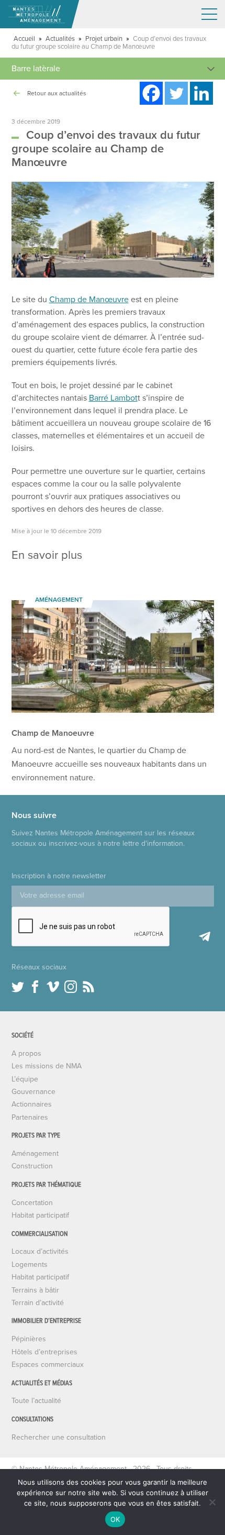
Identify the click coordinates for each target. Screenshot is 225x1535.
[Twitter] (176, 93)
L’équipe (25, 1079)
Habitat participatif (40, 1215)
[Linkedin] (201, 93)
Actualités (60, 39)
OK (115, 1519)
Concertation (32, 1202)
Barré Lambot (113, 398)
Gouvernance (33, 1091)
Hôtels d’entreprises (44, 1352)
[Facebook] (151, 93)
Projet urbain (103, 39)
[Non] (212, 1502)
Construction (32, 1166)
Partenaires (30, 1117)
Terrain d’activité (38, 1302)
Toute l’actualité (36, 1400)
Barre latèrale (36, 68)
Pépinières (29, 1338)
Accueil (24, 39)
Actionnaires (32, 1104)
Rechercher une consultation (59, 1437)
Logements (30, 1264)
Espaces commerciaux (48, 1364)
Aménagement (35, 1153)
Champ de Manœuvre (89, 299)
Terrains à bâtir (35, 1290)
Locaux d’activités (40, 1251)
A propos (26, 1053)
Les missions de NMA (47, 1066)
